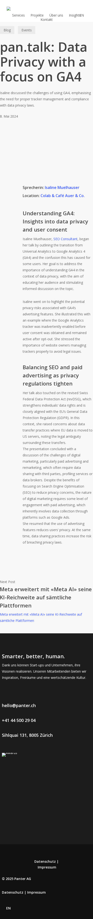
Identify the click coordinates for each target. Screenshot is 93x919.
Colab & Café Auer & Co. (63, 195)
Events (26, 30)
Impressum (47, 867)
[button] (19, 705)
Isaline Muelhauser (62, 187)
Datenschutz (45, 861)
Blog (7, 30)
